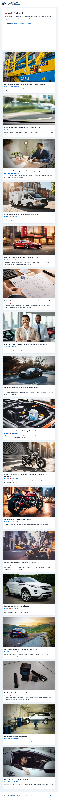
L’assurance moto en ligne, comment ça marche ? (20, 562)
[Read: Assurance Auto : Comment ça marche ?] (29, 762)
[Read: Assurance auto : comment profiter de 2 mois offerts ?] (29, 240)
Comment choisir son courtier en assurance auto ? (21, 387)
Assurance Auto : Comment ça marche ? (17, 779)
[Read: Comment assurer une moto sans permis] (29, 502)
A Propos (51, 796)
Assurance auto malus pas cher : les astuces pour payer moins (25, 171)
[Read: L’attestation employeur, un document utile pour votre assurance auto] (29, 283)
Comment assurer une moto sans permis (17, 519)
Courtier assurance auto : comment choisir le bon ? (21, 649)
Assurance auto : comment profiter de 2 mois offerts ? (22, 257)
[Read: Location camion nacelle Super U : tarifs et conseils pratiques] (29, 67)
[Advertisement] (29, 35)
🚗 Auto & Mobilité (15, 86)
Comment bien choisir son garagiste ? (16, 736)
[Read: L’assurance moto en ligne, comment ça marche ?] (29, 545)
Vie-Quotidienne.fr (30, 23)
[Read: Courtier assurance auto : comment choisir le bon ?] (29, 632)
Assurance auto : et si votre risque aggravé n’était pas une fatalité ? (26, 344)
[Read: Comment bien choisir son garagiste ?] (29, 718)
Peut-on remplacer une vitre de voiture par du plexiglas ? (23, 127)
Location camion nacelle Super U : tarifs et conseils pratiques (24, 84)
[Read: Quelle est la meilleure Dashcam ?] (29, 675)
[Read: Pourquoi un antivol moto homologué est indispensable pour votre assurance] (29, 457)
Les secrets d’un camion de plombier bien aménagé (21, 214)
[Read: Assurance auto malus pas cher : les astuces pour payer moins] (29, 153)
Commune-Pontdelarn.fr (18, 23)
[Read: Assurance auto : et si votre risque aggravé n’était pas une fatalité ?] (29, 327)
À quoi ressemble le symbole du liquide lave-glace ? (21, 431)
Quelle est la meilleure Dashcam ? (15, 693)
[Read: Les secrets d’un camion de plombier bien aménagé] (29, 197)
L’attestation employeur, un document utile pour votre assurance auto (27, 301)
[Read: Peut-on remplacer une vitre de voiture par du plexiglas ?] (29, 110)
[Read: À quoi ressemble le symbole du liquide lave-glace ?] (29, 413)
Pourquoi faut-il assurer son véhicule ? (17, 606)
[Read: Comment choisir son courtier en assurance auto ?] (29, 370)
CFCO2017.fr (17, 796)
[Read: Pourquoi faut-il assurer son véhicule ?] (29, 588)
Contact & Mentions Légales (40, 796)
